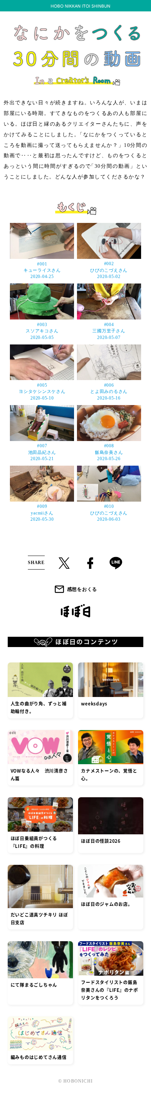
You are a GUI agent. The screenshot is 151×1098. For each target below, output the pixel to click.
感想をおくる (82, 589)
